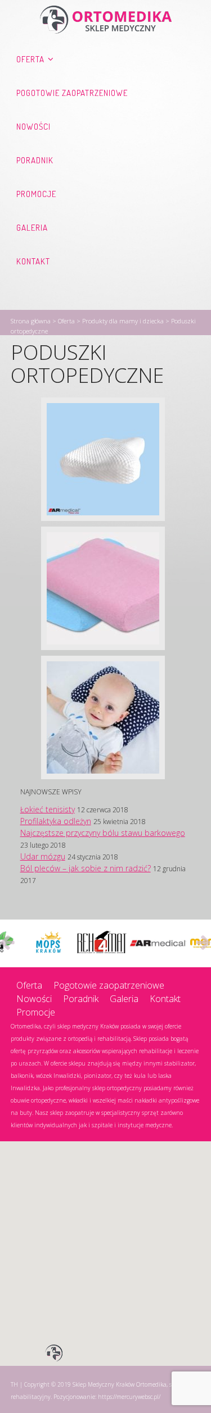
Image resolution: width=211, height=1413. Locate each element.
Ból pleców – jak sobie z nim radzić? (85, 868)
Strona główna (31, 321)
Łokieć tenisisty (47, 809)
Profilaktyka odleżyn (55, 821)
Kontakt (33, 261)
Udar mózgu (42, 856)
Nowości (33, 126)
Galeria (32, 227)
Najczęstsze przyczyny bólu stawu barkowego (102, 832)
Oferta (30, 59)
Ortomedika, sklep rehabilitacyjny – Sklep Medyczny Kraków (106, 20)
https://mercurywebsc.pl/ (129, 1397)
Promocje (36, 194)
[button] (54, 1353)
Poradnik (34, 160)
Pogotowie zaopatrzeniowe (72, 93)
